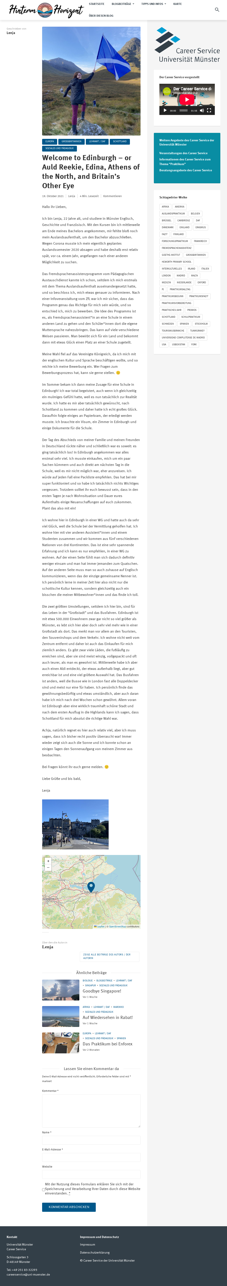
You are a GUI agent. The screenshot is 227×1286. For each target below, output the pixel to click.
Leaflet (101, 927)
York (194, 344)
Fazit (164, 234)
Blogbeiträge (104, 981)
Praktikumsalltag (180, 289)
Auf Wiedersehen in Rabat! (108, 1018)
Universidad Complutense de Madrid (183, 338)
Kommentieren (112, 196)
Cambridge (183, 221)
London (166, 276)
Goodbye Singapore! (102, 991)
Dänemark (168, 227)
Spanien (121, 1038)
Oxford (202, 283)
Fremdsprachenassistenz (177, 248)
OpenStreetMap (117, 927)
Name (46, 1132)
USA (164, 344)
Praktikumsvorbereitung (176, 303)
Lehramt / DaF (97, 141)
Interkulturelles (172, 269)
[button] (91, 892)
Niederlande (184, 283)
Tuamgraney (197, 331)
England (185, 227)
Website (47, 1166)
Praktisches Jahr (171, 310)
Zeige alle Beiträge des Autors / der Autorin (106, 957)
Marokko (118, 1007)
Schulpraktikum (190, 317)
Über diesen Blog (101, 15)
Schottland (120, 141)
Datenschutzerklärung (95, 1252)
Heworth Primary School (176, 262)
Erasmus (201, 227)
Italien (205, 269)
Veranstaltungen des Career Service (183, 153)
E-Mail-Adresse (52, 1149)
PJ (163, 289)
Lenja (11, 33)
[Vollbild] (209, 110)
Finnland (178, 234)
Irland (191, 269)
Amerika (179, 207)
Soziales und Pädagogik (59, 148)
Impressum (87, 1244)
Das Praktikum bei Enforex (107, 1044)
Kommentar (50, 1091)
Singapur (90, 985)
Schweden (168, 324)
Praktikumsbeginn (172, 296)
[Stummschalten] (202, 110)
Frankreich (200, 241)
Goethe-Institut (171, 255)
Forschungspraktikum (175, 241)
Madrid (181, 276)
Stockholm (201, 324)
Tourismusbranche (173, 331)
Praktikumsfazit (198, 296)
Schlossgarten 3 (17, 1257)
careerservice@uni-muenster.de (28, 1274)
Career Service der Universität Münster (109, 1260)
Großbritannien (71, 141)
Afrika (86, 1007)
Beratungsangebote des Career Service (185, 170)
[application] (187, 99)
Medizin (166, 283)
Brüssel (166, 221)
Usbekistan (178, 344)
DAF (198, 221)
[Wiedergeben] (165, 110)
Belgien (195, 214)
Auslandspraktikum (173, 214)
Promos (191, 310)
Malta (194, 276)
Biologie (88, 981)
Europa (49, 141)
